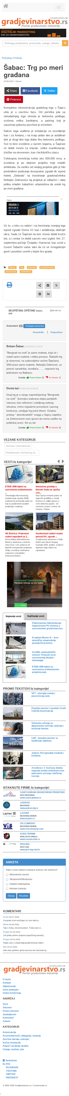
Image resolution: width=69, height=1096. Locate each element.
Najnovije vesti (13, 616)
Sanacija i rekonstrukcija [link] (18, 446)
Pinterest (15, 99)
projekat (32, 267)
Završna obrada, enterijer (16, 1039)
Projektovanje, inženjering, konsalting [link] (22, 452)
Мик (5, 947)
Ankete (6, 1021)
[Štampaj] (9, 284)
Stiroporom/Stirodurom (21, 879)
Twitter (51, 90)
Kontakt (7, 983)
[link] (34, 22)
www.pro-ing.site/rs (30, 849)
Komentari (12, 911)
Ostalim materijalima (20, 884)
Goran (6, 917)
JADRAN (25, 802)
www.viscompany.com (31, 829)
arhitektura (26, 271)
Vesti (19, 58)
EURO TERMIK (28, 834)
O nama (7, 979)
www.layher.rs (27, 818)
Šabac (12, 267)
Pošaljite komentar (34, 326)
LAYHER (24, 813)
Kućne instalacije (12, 1042)
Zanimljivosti (9, 1014)
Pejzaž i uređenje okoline (16, 1046)
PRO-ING (24, 844)
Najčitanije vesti (35, 616)
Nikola (6, 924)
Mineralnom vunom (19, 874)
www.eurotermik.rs (30, 839)
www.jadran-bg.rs (29, 808)
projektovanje (47, 267)
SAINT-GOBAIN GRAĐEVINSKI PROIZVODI (42, 792)
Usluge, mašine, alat (13, 1049)
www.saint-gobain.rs (30, 797)
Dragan (6, 932)
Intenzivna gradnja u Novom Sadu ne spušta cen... (48, 489)
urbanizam (11, 271)
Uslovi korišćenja (12, 993)
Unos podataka (11, 989)
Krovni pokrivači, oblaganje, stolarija (22, 1035)
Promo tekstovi (11, 1011)
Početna (7, 58)
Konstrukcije (9, 1032)
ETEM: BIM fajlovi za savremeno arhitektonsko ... (18, 489)
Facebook (31, 90)
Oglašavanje (9, 986)
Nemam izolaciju (18, 888)
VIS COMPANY (27, 823)
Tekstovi (7, 1007)
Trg (21, 267)
